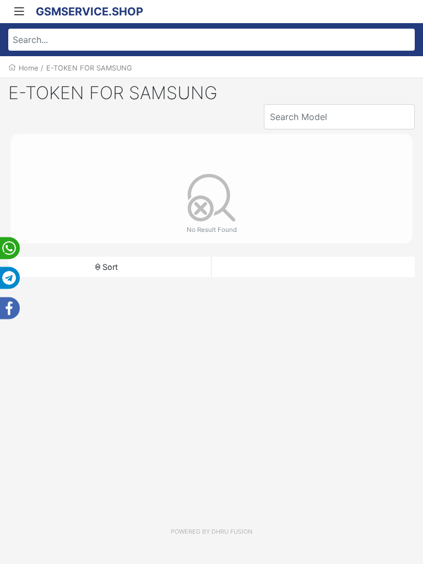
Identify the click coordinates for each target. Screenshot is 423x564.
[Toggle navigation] (19, 11)
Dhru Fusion (232, 531)
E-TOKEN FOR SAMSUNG (89, 68)
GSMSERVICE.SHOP (89, 11)
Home (28, 68)
